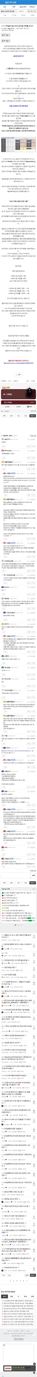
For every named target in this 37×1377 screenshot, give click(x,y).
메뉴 (2, 411)
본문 (11, 416)
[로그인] (31, 2)
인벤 (14, 2)
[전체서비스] (34, 2)
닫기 (34, 1364)
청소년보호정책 (29, 1333)
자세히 (32, 402)
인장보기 (7, 411)
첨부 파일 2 (5, 41)
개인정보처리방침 (16, 1333)
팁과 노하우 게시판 (7, 11)
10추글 (23, 15)
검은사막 (8, 2)
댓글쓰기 (32, 416)
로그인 (10, 1331)
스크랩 (33, 381)
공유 (27, 381)
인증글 (33, 15)
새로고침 (33, 435)
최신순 (15, 435)
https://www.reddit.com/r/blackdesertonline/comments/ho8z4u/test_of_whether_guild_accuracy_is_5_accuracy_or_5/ (19, 480)
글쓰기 (35, 11)
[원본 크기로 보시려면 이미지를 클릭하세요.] (18, 145)
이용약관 (6, 1333)
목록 (4, 416)
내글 (4, 15)
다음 (25, 416)
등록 (33, 875)
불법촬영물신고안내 (18, 1336)
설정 (28, 1331)
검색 (27, 1275)
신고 (9, 381)
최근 (3, 1275)
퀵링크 (22, 1331)
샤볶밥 (4, 28)
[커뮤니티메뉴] (2, 2)
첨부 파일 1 (5, 35)
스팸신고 (15, 381)
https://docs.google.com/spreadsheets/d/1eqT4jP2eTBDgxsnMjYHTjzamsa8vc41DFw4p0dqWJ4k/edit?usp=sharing (19, 706)
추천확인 (3, 381)
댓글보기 (32, 883)
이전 (18, 416)
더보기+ (34, 889)
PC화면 (16, 1331)
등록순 (10, 435)
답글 (4, 446)
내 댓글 (14, 15)
